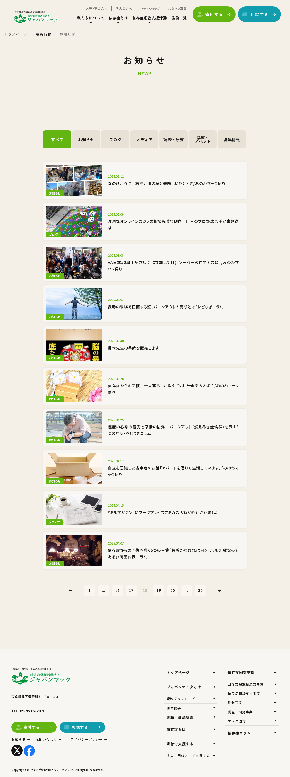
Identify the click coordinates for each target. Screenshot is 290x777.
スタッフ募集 (177, 8)
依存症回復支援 (241, 672)
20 (172, 590)
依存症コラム (239, 733)
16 (117, 590)
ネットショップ (150, 8)
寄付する (214, 14)
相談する (259, 14)
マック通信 (237, 720)
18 (145, 590)
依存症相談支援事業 (244, 693)
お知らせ (18, 739)
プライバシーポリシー (85, 739)
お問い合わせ (46, 739)
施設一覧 (179, 18)
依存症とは (176, 729)
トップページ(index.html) (36, 17)
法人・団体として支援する (188, 755)
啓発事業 (235, 702)
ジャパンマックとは (184, 687)
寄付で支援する (180, 743)
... (103, 590)
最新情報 (44, 34)
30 (200, 590)
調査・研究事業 (240, 711)
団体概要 (174, 708)
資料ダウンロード (181, 698)
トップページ (16, 34)
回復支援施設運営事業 (246, 684)
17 (131, 590)
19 (159, 590)
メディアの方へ (97, 8)
